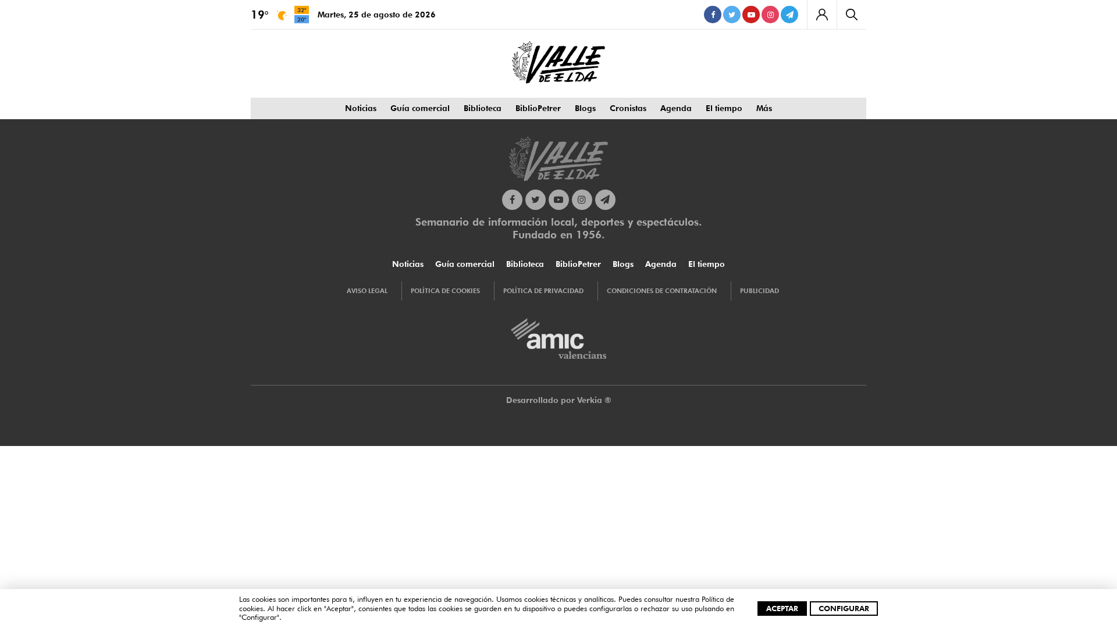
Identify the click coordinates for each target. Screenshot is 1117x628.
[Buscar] (851, 14)
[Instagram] (770, 14)
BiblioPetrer (538, 108)
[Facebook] (712, 14)
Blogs (585, 108)
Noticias (360, 108)
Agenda (676, 108)
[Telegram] (789, 14)
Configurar (844, 608)
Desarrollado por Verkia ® (558, 400)
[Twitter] (732, 14)
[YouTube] (751, 14)
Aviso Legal (367, 291)
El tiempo (724, 108)
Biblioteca (482, 108)
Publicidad (759, 291)
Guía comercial (420, 108)
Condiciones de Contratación (662, 291)
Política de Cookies (445, 291)
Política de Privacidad (543, 291)
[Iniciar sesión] (822, 14)
